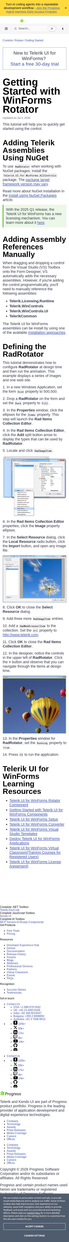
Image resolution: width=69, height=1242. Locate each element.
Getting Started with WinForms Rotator (31, 95)
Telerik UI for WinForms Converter (36, 824)
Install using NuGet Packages (33, 195)
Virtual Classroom (17, 972)
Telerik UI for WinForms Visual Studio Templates (33, 831)
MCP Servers (8, 922)
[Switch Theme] (63, 28)
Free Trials (13, 930)
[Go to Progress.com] (11, 1095)
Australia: (29, 1019)
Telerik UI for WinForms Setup (33, 819)
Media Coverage (16, 1133)
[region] (34, 1218)
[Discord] (15, 1050)
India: (27, 1013)
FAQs (10, 978)
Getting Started (34, 40)
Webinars (12, 963)
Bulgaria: (28, 1016)
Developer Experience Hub (23, 945)
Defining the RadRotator (24, 350)
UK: (26, 1010)
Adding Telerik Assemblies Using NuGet (29, 150)
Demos (11, 948)
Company (12, 1121)
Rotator (19, 40)
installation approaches (46, 332)
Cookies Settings (34, 1235)
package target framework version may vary (26, 182)
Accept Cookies (34, 1226)
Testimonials (14, 992)
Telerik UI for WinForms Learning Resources (26, 780)
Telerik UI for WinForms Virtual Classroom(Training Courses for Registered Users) (35, 852)
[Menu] (6, 29)
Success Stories (16, 989)
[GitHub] (15, 1046)
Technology (13, 1124)
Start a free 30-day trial (34, 64)
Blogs (10, 960)
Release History (16, 954)
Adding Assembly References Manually (34, 247)
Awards (11, 1127)
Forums (11, 957)
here (40, 222)
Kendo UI (5, 916)
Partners (12, 969)
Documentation (16, 951)
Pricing (11, 933)
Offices (11, 1139)
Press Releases (16, 1130)
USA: (27, 1007)
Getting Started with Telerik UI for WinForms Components (36, 812)
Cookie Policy (33, 1212)
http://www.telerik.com (20, 635)
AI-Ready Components (30, 922)
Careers (11, 1136)
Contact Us (13, 1004)
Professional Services (20, 966)
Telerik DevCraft (9, 910)
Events (11, 975)
